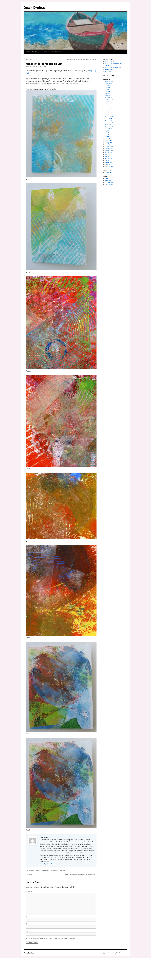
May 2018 (107, 103)
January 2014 (108, 162)
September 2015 (109, 150)
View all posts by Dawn (47, 864)
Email (28, 924)
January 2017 (108, 119)
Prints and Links (56, 52)
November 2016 (109, 123)
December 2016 (109, 121)
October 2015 (108, 148)
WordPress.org (109, 184)
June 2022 (107, 87)
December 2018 (109, 97)
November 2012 (109, 166)
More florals (108, 71)
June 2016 (107, 133)
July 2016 (107, 131)
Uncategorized (45, 871)
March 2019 (108, 95)
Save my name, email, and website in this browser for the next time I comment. (52, 938)
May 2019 (107, 93)
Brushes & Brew (109, 61)
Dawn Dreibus (35, 7)
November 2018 (109, 99)
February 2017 (109, 117)
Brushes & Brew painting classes (113, 67)
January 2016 (108, 143)
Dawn (44, 66)
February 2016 (109, 141)
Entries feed (108, 180)
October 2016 (108, 125)
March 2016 (108, 139)
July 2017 (107, 111)
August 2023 (108, 83)
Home (28, 52)
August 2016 (108, 129)
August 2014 (108, 158)
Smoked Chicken (109, 69)
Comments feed (109, 182)
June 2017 (107, 113)
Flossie (29, 59)
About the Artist (37, 52)
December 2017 (109, 107)
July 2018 (107, 101)
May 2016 (107, 135)
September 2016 (109, 127)
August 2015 (108, 152)
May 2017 (107, 115)
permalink (62, 871)
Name (28, 917)
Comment (29, 891)
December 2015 (109, 144)
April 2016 (108, 137)
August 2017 (108, 109)
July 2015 (107, 154)
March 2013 (108, 164)
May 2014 (107, 160)
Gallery (46, 52)
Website (28, 931)
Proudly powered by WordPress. (113, 953)
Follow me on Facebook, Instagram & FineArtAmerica (80, 59)
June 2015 (107, 156)
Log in (106, 178)
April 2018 (108, 105)
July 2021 (107, 89)
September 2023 (109, 81)
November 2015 (109, 146)
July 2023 (107, 85)
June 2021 (107, 91)
